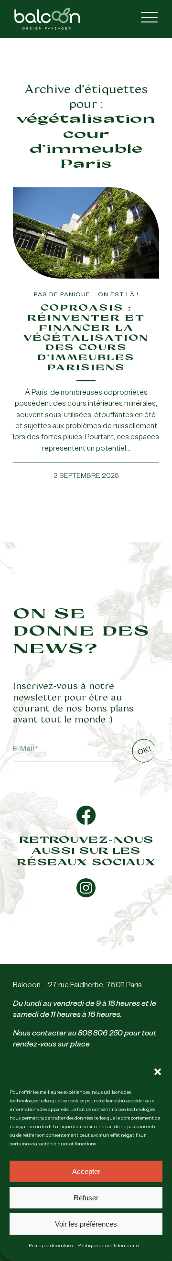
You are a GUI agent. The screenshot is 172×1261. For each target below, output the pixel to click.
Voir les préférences (86, 1224)
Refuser (86, 1198)
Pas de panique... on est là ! (86, 295)
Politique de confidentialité (108, 1246)
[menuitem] (144, 19)
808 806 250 (100, 1034)
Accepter (86, 1171)
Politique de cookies (51, 1246)
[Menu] (144, 19)
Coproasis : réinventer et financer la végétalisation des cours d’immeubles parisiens (86, 337)
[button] (157, 1072)
